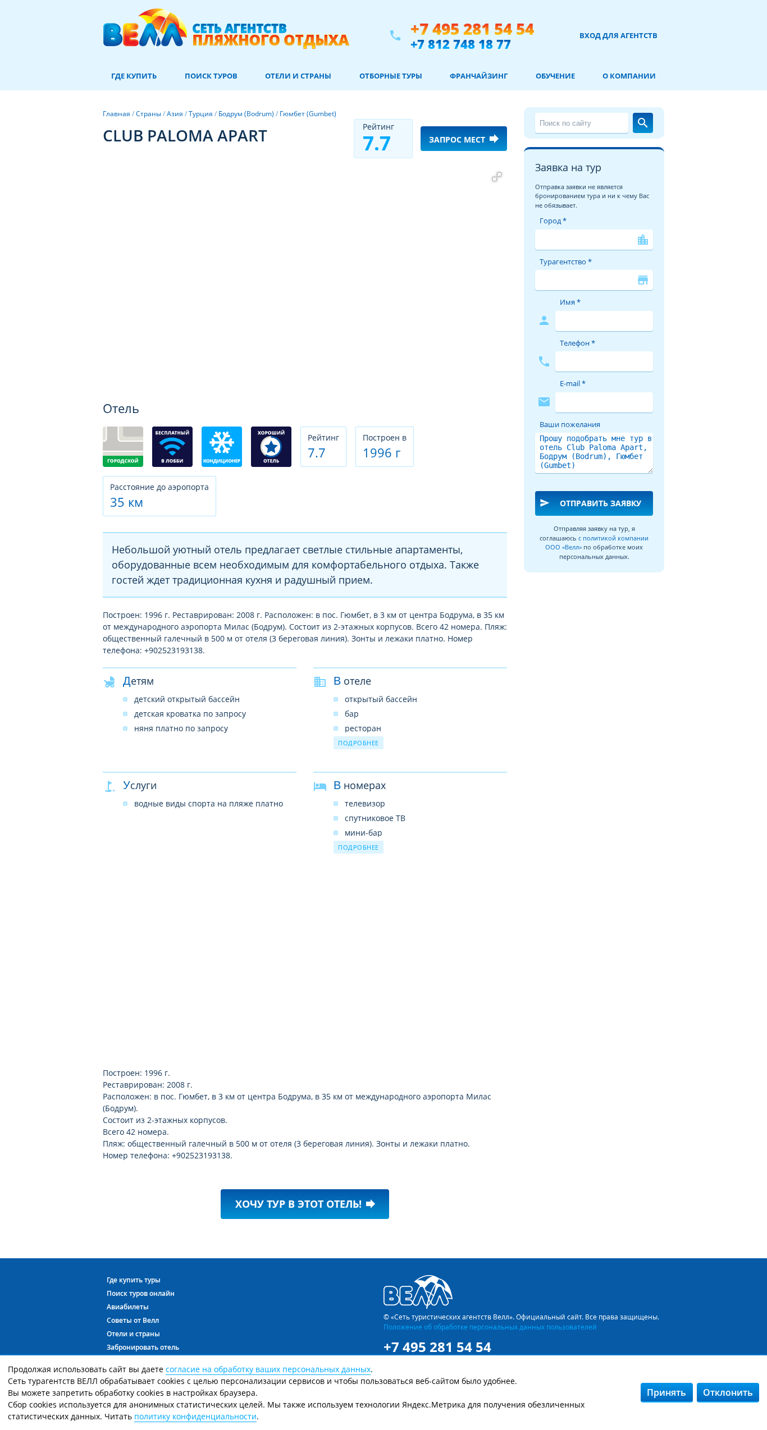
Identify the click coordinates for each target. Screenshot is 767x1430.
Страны (148, 113)
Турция (201, 113)
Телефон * (577, 343)
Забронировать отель (143, 1347)
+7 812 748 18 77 (460, 44)
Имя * (570, 302)
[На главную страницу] (226, 35)
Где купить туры (134, 1280)
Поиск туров (211, 76)
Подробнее (358, 743)
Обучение (555, 76)
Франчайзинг (479, 76)
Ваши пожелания (570, 424)
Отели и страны (298, 76)
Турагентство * (566, 261)
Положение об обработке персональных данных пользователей (490, 1326)
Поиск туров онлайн (141, 1293)
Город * (553, 221)
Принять (666, 1392)
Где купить (134, 76)
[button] (497, 177)
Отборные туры (390, 76)
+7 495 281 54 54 (472, 29)
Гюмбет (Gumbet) (308, 113)
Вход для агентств (618, 35)
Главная (116, 113)
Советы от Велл (133, 1320)
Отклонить (728, 1392)
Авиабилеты (128, 1307)
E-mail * (573, 383)
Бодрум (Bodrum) (246, 113)
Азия (175, 113)
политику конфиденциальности (195, 1416)
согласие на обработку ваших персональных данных (268, 1369)
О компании (629, 76)
